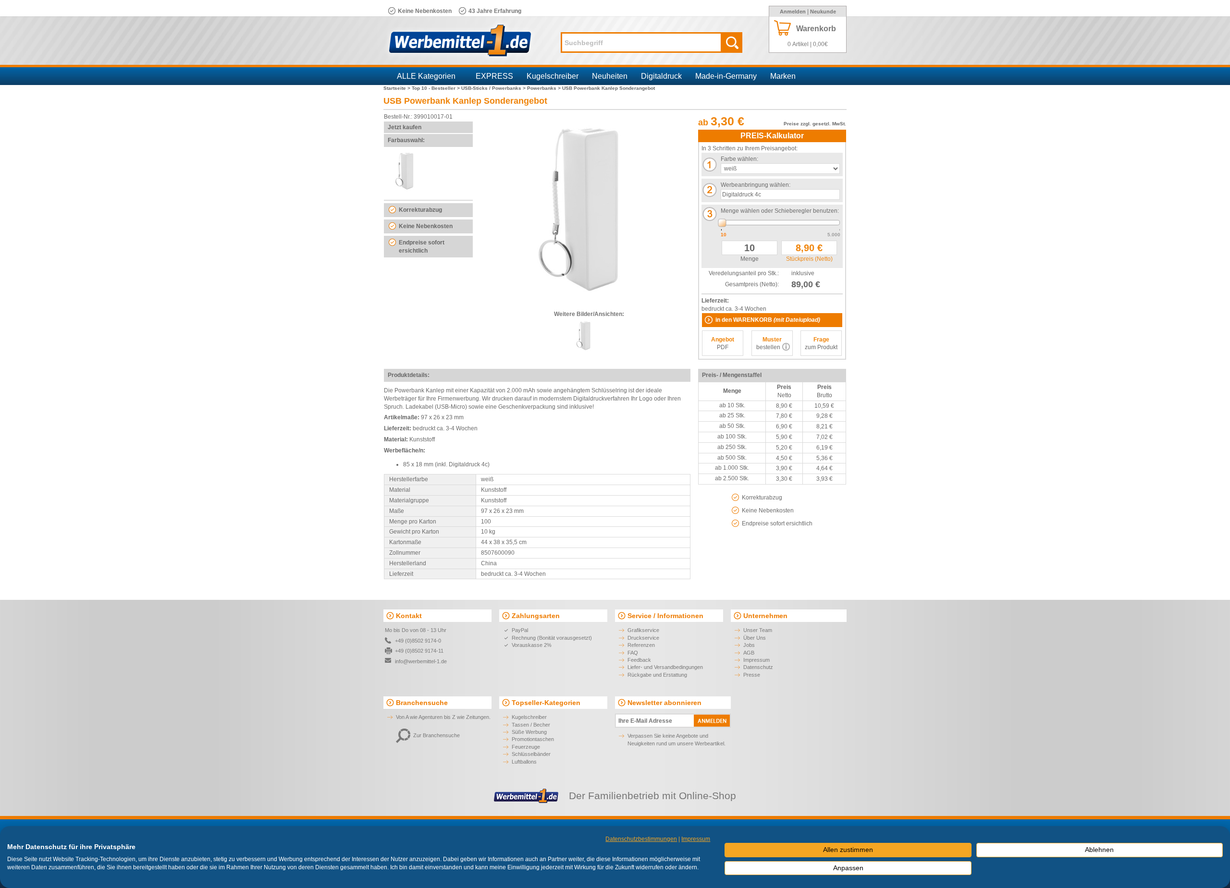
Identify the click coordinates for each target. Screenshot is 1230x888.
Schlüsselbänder (531, 754)
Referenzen (641, 645)
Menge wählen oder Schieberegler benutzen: (780, 210)
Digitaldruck (661, 76)
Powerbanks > (544, 88)
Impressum (756, 660)
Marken (783, 76)
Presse (751, 675)
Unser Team (757, 630)
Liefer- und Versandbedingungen (665, 667)
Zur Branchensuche (436, 735)
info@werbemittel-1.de (421, 661)
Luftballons (524, 762)
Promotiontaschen (533, 739)
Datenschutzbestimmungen (641, 839)
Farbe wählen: (739, 159)
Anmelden (793, 11)
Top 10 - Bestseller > (436, 88)
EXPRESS (494, 76)
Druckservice (643, 638)
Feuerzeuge (526, 747)
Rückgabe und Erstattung (657, 675)
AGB (748, 653)
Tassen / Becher (531, 725)
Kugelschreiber (552, 76)
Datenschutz (758, 667)
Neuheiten (609, 76)
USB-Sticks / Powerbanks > (494, 88)
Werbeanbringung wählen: (755, 185)
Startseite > (397, 88)
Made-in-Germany (726, 76)
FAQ (632, 653)
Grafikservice (643, 630)
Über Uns (754, 638)
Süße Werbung (529, 732)
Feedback (639, 660)
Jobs (749, 645)
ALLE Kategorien (426, 76)
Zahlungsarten (536, 616)
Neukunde (823, 11)
